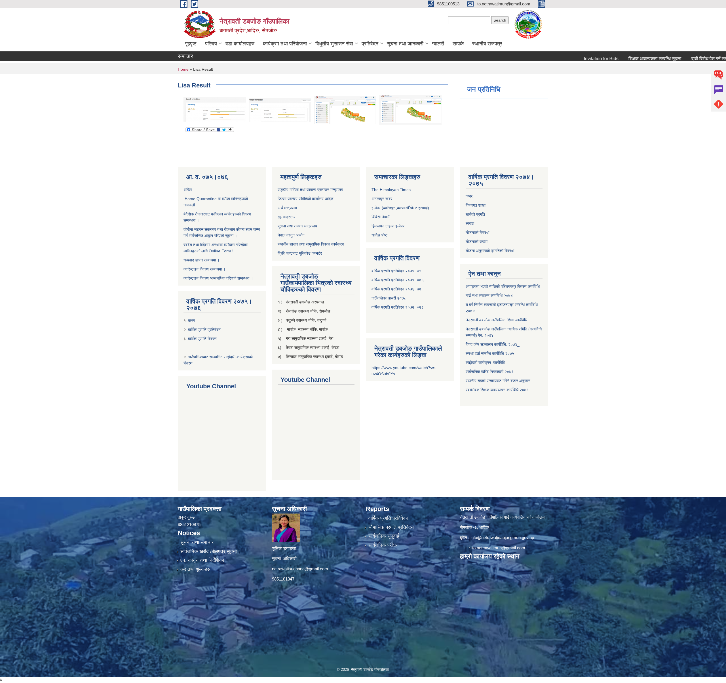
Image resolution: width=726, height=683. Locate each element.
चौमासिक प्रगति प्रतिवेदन (391, 527)
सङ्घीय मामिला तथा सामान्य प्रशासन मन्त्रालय (310, 189)
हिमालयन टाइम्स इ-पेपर (388, 226)
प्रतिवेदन (370, 44)
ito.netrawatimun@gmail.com (498, 547)
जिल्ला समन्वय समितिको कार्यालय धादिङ (306, 198)
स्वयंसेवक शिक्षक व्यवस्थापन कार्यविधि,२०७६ (497, 389)
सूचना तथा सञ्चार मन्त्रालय (297, 226)
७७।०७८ (417, 307)
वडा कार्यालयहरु (239, 44)
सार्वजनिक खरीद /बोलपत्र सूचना (208, 551)
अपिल (187, 189)
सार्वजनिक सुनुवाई (383, 536)
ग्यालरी (438, 44)
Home (183, 69)
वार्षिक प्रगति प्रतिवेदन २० (391, 307)
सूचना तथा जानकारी (405, 44)
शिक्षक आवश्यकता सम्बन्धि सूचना (630, 58)
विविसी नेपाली (381, 217)
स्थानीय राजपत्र (487, 44)
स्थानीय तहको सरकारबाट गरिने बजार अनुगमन (498, 380)
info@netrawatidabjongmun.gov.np (502, 537)
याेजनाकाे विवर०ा (477, 232)
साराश (470, 223)
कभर (192, 320)
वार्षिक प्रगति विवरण (202, 338)
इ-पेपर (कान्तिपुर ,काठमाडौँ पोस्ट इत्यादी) (400, 208)
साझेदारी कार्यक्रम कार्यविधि (485, 362)
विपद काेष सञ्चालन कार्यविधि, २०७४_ (493, 344)
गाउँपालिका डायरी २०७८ (389, 298)
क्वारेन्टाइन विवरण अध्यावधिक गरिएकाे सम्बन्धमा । (218, 278)
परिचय (211, 44)
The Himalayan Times (391, 189)
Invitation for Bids (577, 58)
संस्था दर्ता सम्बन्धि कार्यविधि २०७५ (490, 353)
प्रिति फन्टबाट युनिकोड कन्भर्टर (300, 253)
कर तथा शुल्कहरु (195, 569)
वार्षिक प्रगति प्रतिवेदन (204, 329)
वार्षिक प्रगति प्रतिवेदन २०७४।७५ (396, 271)
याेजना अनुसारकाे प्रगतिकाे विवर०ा (490, 250)
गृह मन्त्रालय (287, 217)
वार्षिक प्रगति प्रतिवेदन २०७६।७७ (396, 289)
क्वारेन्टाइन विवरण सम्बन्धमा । (204, 269)
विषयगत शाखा (476, 205)
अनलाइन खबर (382, 198)
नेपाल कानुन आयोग (291, 235)
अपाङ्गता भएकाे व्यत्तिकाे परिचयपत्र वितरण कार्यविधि (503, 286)
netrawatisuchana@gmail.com (300, 568)
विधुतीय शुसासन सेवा (334, 44)
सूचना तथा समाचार (197, 542)
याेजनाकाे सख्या (476, 241)
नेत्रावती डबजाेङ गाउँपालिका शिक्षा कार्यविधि (496, 320)
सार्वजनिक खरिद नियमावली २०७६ (490, 371)
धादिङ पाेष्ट (379, 235)
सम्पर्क (458, 44)
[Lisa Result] (214, 109)
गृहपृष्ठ (191, 44)
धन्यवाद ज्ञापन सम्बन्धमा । (201, 260)
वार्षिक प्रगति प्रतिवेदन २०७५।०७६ (398, 280)
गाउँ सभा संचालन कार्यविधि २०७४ (489, 295)
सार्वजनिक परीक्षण (383, 545)
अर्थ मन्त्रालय (287, 208)
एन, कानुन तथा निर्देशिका (202, 560)
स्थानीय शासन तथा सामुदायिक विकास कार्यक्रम (311, 244)
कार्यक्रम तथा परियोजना (285, 44)
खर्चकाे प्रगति (475, 214)
